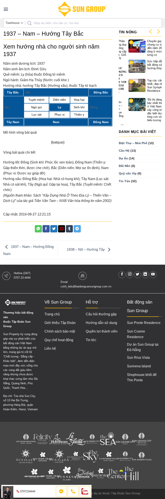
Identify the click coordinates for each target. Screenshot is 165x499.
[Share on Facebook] (46, 228)
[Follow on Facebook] (121, 274)
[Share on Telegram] (77, 228)
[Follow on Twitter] (137, 274)
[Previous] (151, 31)
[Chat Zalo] (85, 491)
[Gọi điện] (73, 491)
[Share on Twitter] (53, 228)
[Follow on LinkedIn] (145, 274)
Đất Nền (124, 166)
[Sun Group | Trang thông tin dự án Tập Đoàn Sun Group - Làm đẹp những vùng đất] (82, 9)
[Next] (158, 31)
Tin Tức (124, 181)
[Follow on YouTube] (153, 274)
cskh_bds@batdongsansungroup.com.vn (86, 286)
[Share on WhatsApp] (38, 228)
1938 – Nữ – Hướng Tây (86, 249)
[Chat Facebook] (61, 491)
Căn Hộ (124, 150)
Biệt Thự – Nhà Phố (133, 143)
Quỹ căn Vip (128, 173)
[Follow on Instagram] (129, 274)
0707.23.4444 (22, 277)
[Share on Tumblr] (69, 228)
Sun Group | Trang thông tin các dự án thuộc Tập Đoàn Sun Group (94, 493)
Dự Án (123, 158)
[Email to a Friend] (61, 228)
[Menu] (5, 9)
